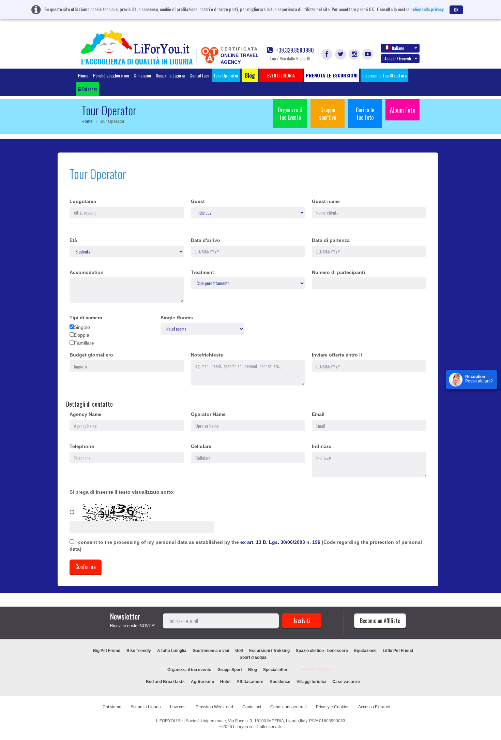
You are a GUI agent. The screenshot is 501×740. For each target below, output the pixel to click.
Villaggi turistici (311, 681)
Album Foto (402, 109)
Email (318, 414)
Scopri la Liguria (170, 75)
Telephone (82, 446)
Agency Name (86, 414)
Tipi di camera (86, 317)
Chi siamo (142, 75)
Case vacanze (346, 681)
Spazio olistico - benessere (322, 650)
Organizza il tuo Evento (290, 113)
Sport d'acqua (253, 657)
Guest (198, 201)
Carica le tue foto (365, 113)
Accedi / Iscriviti (397, 58)
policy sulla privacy (426, 9)
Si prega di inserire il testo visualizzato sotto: (122, 492)
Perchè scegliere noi (111, 75)
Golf (239, 650)
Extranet (89, 88)
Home (83, 75)
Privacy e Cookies (332, 707)
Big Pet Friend (106, 650)
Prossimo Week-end (214, 707)
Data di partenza (331, 240)
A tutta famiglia (171, 650)
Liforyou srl (243, 726)
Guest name (326, 201)
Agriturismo (202, 681)
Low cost (178, 707)
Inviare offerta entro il (337, 355)
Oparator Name (208, 414)
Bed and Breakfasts (165, 681)
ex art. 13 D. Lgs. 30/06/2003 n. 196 (281, 542)
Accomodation (87, 272)
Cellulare (201, 446)
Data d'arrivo (205, 240)
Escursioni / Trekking (269, 650)
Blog (252, 669)
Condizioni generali (288, 707)
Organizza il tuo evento (189, 669)
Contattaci (199, 75)
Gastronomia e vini (211, 650)
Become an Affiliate (380, 620)
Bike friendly (138, 650)
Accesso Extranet (374, 707)
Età (73, 240)
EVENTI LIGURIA (316, 669)
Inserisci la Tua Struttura (384, 75)
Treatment (202, 272)
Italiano (398, 48)
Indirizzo (322, 446)
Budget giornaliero (91, 355)
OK (456, 10)
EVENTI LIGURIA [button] (281, 75)
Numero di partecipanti (338, 272)
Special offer (275, 669)
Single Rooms (177, 317)
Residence (280, 681)
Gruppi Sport (229, 669)
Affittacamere (250, 681)
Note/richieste (207, 355)
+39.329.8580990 (294, 50)
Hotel (225, 681)
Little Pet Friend (398, 650)
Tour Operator (226, 75)
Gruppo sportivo (327, 113)
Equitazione (365, 650)
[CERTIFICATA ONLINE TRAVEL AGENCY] (209, 54)
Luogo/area (83, 201)
